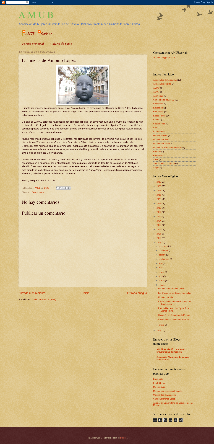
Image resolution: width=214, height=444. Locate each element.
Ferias (156, 120)
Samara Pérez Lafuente (164, 163)
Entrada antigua (137, 293)
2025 (159, 186)
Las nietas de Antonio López (171, 288)
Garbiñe (46, 33)
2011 (159, 330)
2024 (159, 190)
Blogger (123, 438)
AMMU (156, 88)
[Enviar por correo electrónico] (57, 188)
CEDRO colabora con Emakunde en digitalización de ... (174, 302)
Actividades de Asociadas (165, 80)
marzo (162, 280)
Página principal (33, 43)
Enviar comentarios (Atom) (44, 299)
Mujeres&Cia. (159, 387)
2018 (159, 216)
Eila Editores (159, 383)
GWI (155, 127)
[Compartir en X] (63, 188)
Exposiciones (38, 192)
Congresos (158, 104)
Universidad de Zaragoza (164, 395)
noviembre (164, 250)
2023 (159, 195)
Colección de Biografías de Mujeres (174, 315)
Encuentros (158, 112)
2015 (159, 229)
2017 (159, 221)
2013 (159, 238)
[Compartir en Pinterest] (69, 188)
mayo (161, 272)
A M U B (36, 14)
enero (161, 325)
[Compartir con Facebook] (66, 188)
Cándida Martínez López (164, 399)
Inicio (86, 293)
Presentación (159, 155)
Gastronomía (159, 124)
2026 (159, 182)
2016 (159, 225)
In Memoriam (159, 131)
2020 (159, 208)
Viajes (156, 167)
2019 (159, 212)
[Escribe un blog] (60, 188)
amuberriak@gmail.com (164, 57)
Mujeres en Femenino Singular (167, 147)
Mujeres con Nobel (161, 143)
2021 (159, 203)
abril (161, 276)
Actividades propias (162, 84)
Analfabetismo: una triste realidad (173, 319)
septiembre (164, 259)
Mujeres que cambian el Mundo (167, 391)
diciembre (163, 246)
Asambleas (158, 96)
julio (161, 263)
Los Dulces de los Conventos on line (174, 293)
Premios (157, 151)
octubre (162, 255)
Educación (158, 108)
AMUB (30, 33)
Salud (155, 159)
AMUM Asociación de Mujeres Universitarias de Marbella (171, 350)
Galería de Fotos (61, 43)
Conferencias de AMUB (163, 100)
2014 (159, 234)
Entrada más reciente (31, 293)
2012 (159, 242)
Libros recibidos (160, 135)
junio (161, 267)
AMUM (156, 92)
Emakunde (158, 379)
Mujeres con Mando (162, 139)
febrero (162, 285)
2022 (159, 199)
